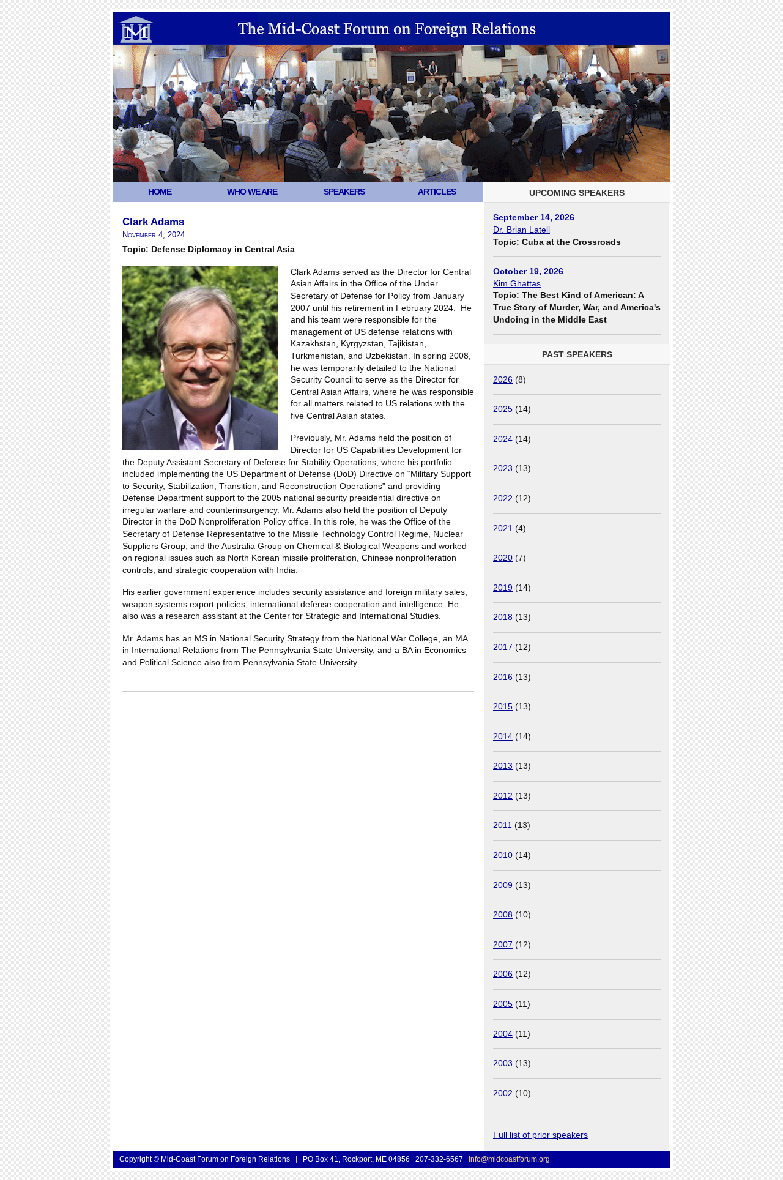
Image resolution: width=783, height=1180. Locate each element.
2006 (503, 974)
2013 (503, 766)
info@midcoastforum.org (509, 1159)
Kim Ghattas (517, 283)
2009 (503, 885)
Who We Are (252, 191)
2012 (503, 796)
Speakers (344, 191)
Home (159, 191)
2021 (503, 528)
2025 (503, 409)
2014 (503, 736)
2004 (503, 1034)
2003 (503, 1063)
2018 (503, 617)
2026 (503, 379)
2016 (503, 677)
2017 (503, 647)
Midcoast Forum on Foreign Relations (238, 58)
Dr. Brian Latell (521, 229)
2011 (502, 825)
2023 (503, 468)
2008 (503, 914)
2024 (503, 439)
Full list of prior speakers (540, 1135)
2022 (503, 498)
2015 (503, 706)
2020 (503, 557)
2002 (503, 1093)
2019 (503, 587)
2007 (503, 944)
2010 (503, 855)
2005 (503, 1004)
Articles (437, 191)
